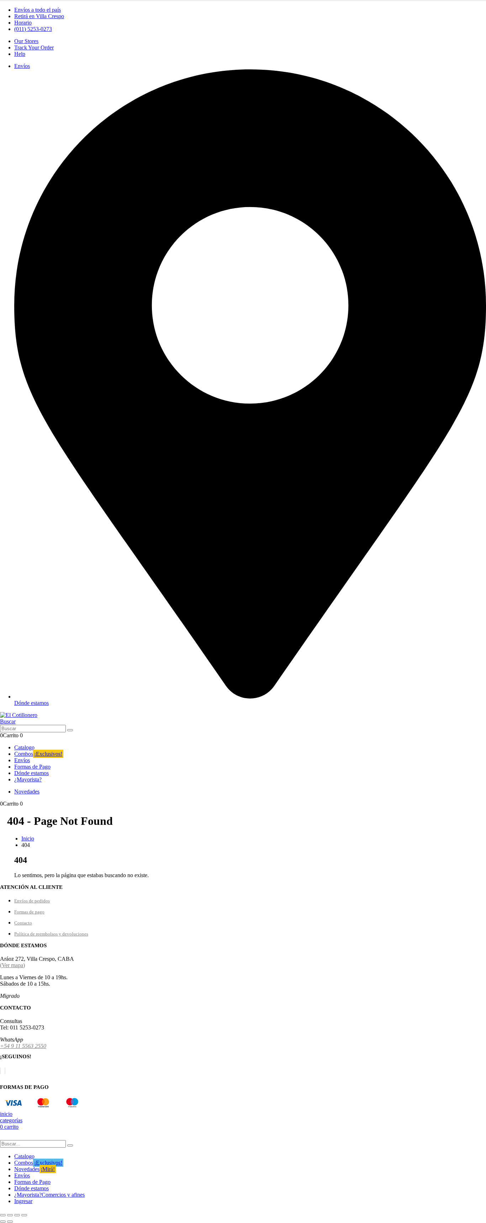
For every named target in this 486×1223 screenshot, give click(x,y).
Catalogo (24, 747)
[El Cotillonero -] (18, 715)
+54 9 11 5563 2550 (23, 1046)
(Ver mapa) (12, 965)
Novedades (34, 1169)
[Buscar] (70, 730)
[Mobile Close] (4, 1137)
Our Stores (26, 41)
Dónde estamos (31, 773)
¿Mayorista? (28, 779)
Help (19, 54)
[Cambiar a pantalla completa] (10, 1215)
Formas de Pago (32, 767)
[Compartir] (17, 1215)
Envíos (22, 760)
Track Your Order (34, 47)
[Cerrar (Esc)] (24, 1215)
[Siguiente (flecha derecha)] (10, 1222)
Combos (38, 754)
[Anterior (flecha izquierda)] (3, 1222)
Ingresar (23, 1201)
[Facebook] (0, 1071)
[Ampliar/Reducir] (3, 1215)
